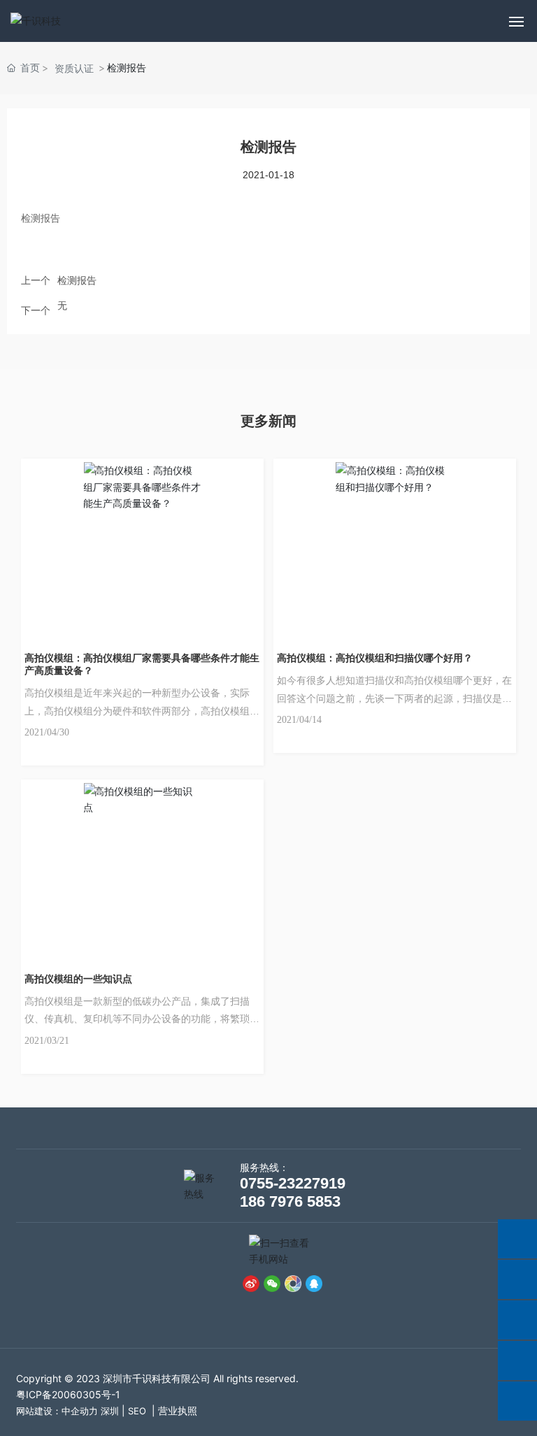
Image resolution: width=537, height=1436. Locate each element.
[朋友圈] (293, 1283)
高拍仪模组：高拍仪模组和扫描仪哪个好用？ (375, 657)
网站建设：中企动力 (57, 1410)
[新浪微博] (251, 1283)
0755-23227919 (292, 1183)
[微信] (272, 1283)
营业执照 (177, 1410)
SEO (137, 1410)
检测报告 (76, 280)
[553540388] (517, 1360)
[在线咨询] (517, 1238)
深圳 (110, 1410)
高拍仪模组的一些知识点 (78, 978)
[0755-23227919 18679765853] (517, 1279)
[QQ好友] (314, 1283)
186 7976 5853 (290, 1201)
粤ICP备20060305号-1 (68, 1394)
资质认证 (74, 68)
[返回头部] (517, 1401)
